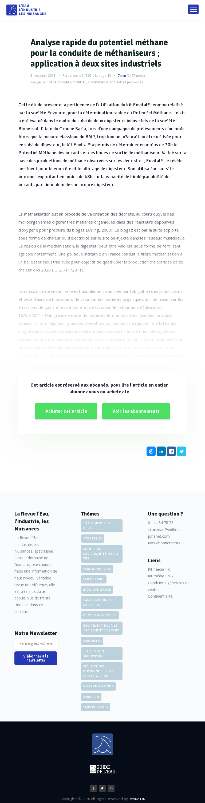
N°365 (87, 75)
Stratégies (92, 538)
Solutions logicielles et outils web (101, 553)
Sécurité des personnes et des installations (98, 671)
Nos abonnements (164, 542)
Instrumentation (98, 686)
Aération (91, 697)
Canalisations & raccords (97, 602)
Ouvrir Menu (193, 9)
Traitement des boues (96, 525)
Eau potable (93, 579)
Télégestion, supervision (94, 653)
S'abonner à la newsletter (36, 658)
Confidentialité (160, 596)
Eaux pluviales (95, 707)
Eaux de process (97, 569)
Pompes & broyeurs (100, 615)
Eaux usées (92, 641)
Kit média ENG (160, 575)
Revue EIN (137, 798)
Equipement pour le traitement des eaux (101, 628)
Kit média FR (159, 569)
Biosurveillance (97, 589)
